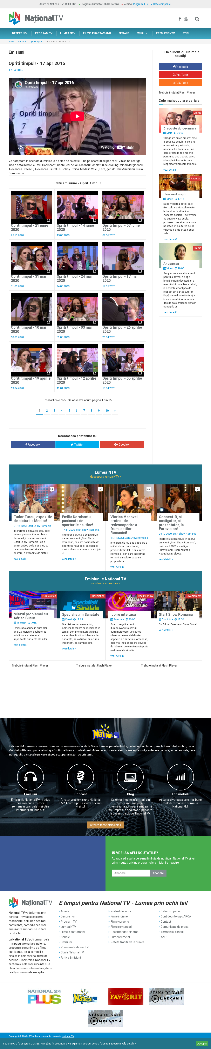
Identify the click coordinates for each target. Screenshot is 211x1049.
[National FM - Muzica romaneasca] (85, 996)
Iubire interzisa (123, 614)
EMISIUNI (142, 33)
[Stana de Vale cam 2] (105, 1018)
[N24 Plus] (44, 996)
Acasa (11, 41)
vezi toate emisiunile (105, 583)
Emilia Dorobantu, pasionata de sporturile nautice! (77, 521)
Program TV (69, 921)
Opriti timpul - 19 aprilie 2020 (30, 380)
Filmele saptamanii (73, 931)
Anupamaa (171, 264)
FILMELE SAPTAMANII (97, 33)
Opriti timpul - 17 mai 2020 (119, 278)
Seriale (65, 937)
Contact (166, 921)
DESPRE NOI (19, 33)
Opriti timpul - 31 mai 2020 (28, 278)
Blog (130, 794)
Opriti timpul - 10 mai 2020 (28, 329)
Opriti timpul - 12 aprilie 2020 (76, 380)
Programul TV (141, 4)
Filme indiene (119, 916)
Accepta (202, 1043)
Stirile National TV (72, 952)
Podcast (80, 794)
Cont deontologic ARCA (176, 916)
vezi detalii (169, 169)
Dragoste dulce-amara (179, 128)
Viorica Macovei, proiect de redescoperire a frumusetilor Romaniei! (124, 525)
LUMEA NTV (67, 33)
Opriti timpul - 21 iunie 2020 (29, 227)
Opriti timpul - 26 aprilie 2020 (122, 329)
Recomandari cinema (124, 931)
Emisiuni (22, 41)
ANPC (164, 937)
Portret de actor (121, 911)
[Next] (115, 411)
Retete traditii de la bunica (127, 942)
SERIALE (123, 33)
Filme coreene (120, 921)
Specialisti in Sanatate (80, 614)
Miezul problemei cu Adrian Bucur (31, 616)
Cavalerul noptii (174, 194)
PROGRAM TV (44, 33)
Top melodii (180, 794)
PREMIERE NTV (165, 33)
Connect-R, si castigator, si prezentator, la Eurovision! (171, 523)
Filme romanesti (121, 926)
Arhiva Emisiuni (71, 957)
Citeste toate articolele (105, 825)
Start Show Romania (39, 525)
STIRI (186, 33)
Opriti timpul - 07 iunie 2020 (121, 227)
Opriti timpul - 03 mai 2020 (74, 329)
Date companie (162, 4)
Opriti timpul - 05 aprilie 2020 (122, 380)
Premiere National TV (75, 947)
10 (107, 410)
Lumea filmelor (120, 937)
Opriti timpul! (36, 41)
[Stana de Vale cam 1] (166, 996)
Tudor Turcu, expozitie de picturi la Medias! (33, 519)
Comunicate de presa (175, 926)
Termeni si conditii (172, 931)
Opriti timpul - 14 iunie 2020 (75, 227)
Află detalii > (129, 1043)
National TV (68, 1036)
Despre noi (68, 916)
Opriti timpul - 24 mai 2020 (74, 278)
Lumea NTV (68, 926)
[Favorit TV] (125, 996)
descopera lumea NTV (105, 476)
